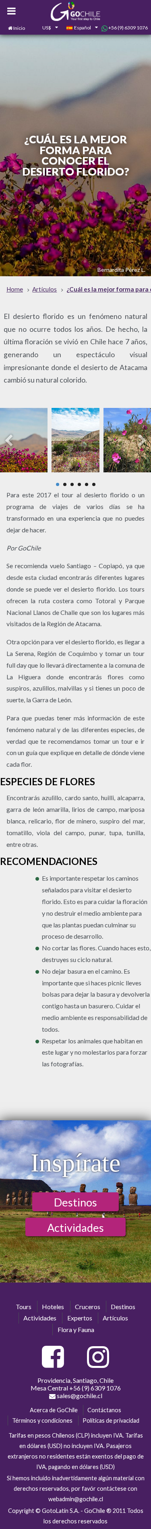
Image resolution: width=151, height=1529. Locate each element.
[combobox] (45, 28)
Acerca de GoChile (54, 1410)
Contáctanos (104, 1410)
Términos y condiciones (42, 1420)
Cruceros (87, 1306)
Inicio (19, 28)
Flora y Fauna (76, 1329)
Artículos (115, 1318)
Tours (23, 1306)
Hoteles (53, 1306)
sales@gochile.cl (79, 1395)
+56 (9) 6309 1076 (128, 28)
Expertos (79, 1318)
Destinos (75, 1202)
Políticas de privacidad (111, 1420)
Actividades (75, 1227)
